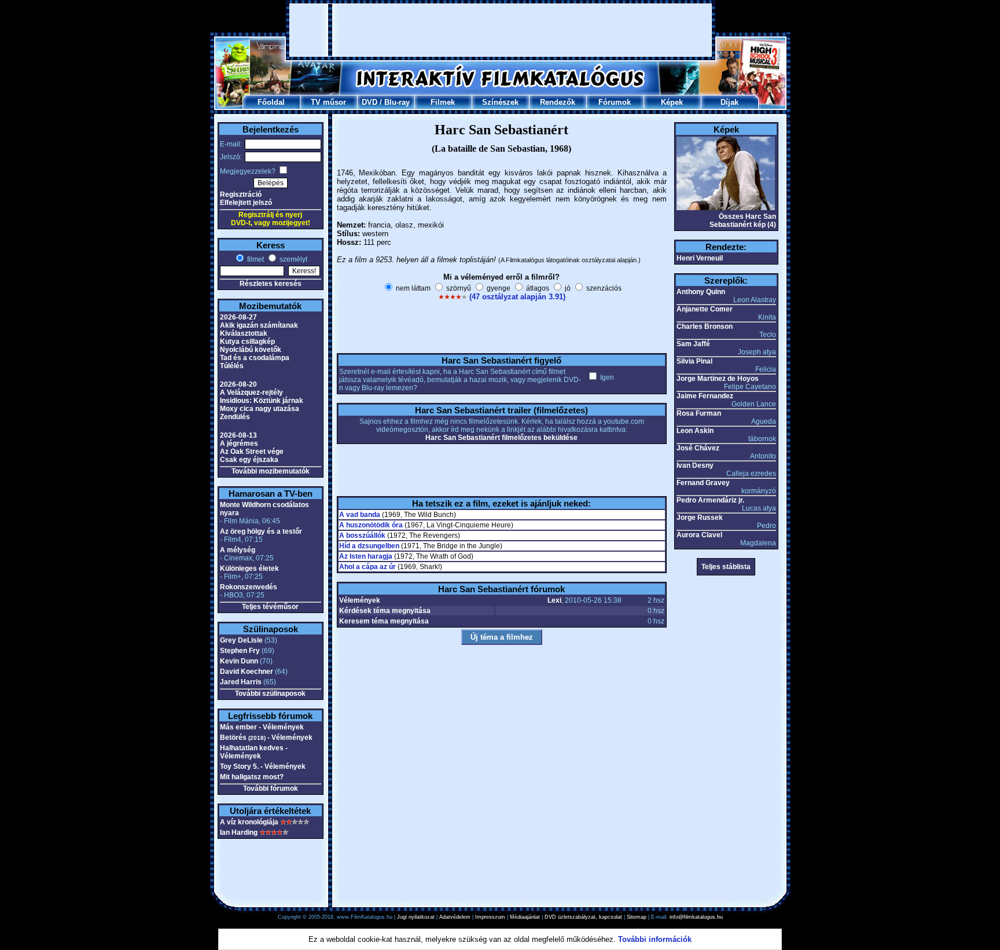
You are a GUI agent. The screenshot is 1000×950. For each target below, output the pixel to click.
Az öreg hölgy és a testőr (261, 531)
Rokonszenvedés (248, 587)
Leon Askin (695, 431)
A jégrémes (239, 443)
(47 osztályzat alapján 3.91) (517, 296)
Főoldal (271, 102)
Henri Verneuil (700, 258)
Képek (672, 102)
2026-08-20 (238, 384)
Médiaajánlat (525, 917)
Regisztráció (241, 194)
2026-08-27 (238, 317)
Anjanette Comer (705, 309)
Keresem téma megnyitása (384, 621)
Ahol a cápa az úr (367, 567)
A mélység (237, 550)
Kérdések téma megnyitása (385, 611)
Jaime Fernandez (705, 396)
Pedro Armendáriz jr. (710, 500)
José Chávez (698, 448)
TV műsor (328, 102)
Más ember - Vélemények (262, 727)
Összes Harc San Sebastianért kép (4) (742, 220)
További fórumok (270, 788)
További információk (655, 939)
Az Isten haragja (365, 556)
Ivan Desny (695, 465)
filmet (254, 259)
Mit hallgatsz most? (252, 777)
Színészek (500, 102)
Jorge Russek (700, 517)
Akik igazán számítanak (259, 325)
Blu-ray (397, 102)
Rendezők (557, 102)
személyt (292, 259)
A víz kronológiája (249, 822)
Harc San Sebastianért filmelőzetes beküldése (501, 438)
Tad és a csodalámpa (254, 358)
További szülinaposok (270, 693)
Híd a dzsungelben (369, 546)
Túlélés (232, 366)
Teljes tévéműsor (270, 607)
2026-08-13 (238, 435)
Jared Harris (241, 682)
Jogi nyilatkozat (416, 917)
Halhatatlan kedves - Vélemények (254, 752)
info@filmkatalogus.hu (696, 917)
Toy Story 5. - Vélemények (263, 766)
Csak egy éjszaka (249, 460)
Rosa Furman (699, 413)
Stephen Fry (240, 651)
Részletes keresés (271, 284)
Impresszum (490, 917)
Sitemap (636, 917)
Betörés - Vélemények (266, 737)
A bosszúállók (362, 535)
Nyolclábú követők (250, 350)
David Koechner (246, 671)
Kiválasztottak (243, 333)
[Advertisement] (500, 30)
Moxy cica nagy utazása (259, 409)
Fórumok (614, 102)
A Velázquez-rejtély (251, 392)
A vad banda (359, 515)
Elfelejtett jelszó (246, 203)
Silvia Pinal (694, 361)
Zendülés (235, 417)
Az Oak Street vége (252, 452)
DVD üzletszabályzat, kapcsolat (583, 917)
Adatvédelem (454, 917)
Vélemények (359, 600)
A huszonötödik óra (371, 525)
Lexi (554, 600)
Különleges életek (249, 568)
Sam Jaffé (693, 344)
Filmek (443, 102)
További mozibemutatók (270, 471)
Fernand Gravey (703, 483)
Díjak (729, 102)
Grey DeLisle (241, 640)
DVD (369, 102)
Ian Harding (239, 832)
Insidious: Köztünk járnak (261, 401)
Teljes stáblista (726, 567)
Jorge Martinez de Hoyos (718, 379)
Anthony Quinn (701, 292)
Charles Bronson (705, 326)
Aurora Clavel (699, 535)
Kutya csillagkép (247, 342)
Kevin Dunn (239, 661)
